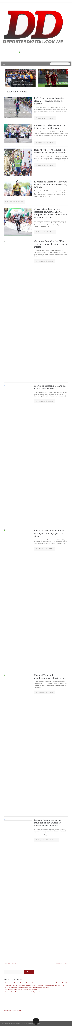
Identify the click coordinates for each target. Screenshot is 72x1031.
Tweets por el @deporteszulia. (12, 1010)
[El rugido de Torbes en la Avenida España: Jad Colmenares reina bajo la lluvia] (18, 188)
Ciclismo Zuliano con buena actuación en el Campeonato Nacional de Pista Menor (47, 823)
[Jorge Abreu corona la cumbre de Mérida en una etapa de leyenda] (18, 162)
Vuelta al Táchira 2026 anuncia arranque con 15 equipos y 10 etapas (49, 533)
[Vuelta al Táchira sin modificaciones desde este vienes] (18, 744)
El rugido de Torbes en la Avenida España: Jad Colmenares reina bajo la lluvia (51, 185)
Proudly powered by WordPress (11, 1023)
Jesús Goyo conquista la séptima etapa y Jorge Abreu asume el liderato (49, 101)
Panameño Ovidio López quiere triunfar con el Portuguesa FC (22, 992)
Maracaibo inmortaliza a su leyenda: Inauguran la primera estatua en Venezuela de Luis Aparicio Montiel (34, 985)
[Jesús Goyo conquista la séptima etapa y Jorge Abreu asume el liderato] (18, 107)
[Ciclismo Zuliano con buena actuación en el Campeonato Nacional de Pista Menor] (18, 889)
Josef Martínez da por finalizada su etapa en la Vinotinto (21, 989)
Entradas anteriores (10, 963)
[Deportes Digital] (35, 27)
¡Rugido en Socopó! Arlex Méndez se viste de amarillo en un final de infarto (50, 244)
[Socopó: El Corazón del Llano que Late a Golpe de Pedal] (18, 455)
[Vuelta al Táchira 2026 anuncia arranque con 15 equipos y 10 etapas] (18, 599)
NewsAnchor (29, 1023)
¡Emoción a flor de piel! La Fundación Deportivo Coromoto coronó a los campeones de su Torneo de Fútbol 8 (36, 983)
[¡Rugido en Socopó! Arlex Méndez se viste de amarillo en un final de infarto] (18, 310)
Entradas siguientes (61, 963)
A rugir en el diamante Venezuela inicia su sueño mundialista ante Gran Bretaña (22, 83)
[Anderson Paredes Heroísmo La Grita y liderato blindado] (18, 133)
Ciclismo (51, 118)
